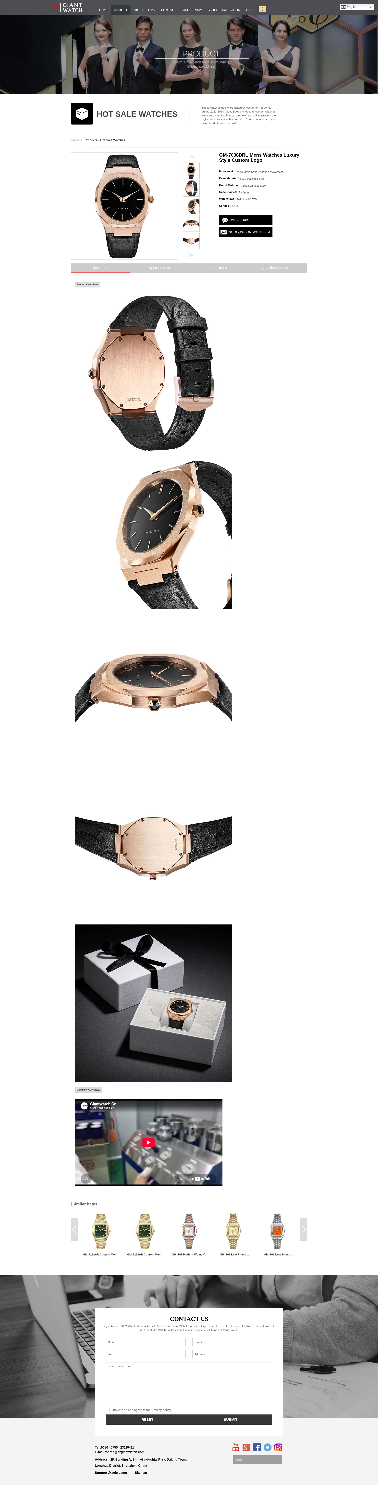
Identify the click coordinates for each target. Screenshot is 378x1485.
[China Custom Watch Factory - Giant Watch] (66, 7)
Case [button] (185, 10)
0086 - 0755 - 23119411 (117, 1447)
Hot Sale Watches (112, 140)
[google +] (246, 1447)
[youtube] (236, 1447)
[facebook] (257, 1447)
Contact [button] (168, 10)
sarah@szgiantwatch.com (249, 232)
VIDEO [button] (213, 10)
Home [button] (103, 10)
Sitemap (141, 1472)
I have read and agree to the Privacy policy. (141, 1410)
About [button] (138, 10)
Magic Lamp (118, 1472)
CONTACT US (189, 1319)
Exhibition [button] (231, 10)
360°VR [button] (152, 10)
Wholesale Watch (246, 1455)
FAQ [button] (249, 10)
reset (147, 1420)
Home (75, 140)
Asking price (240, 220)
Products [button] (120, 10)
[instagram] (278, 1447)
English (351, 6)
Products (91, 140)
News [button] (199, 10)
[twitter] (267, 1447)
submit (230, 1420)
